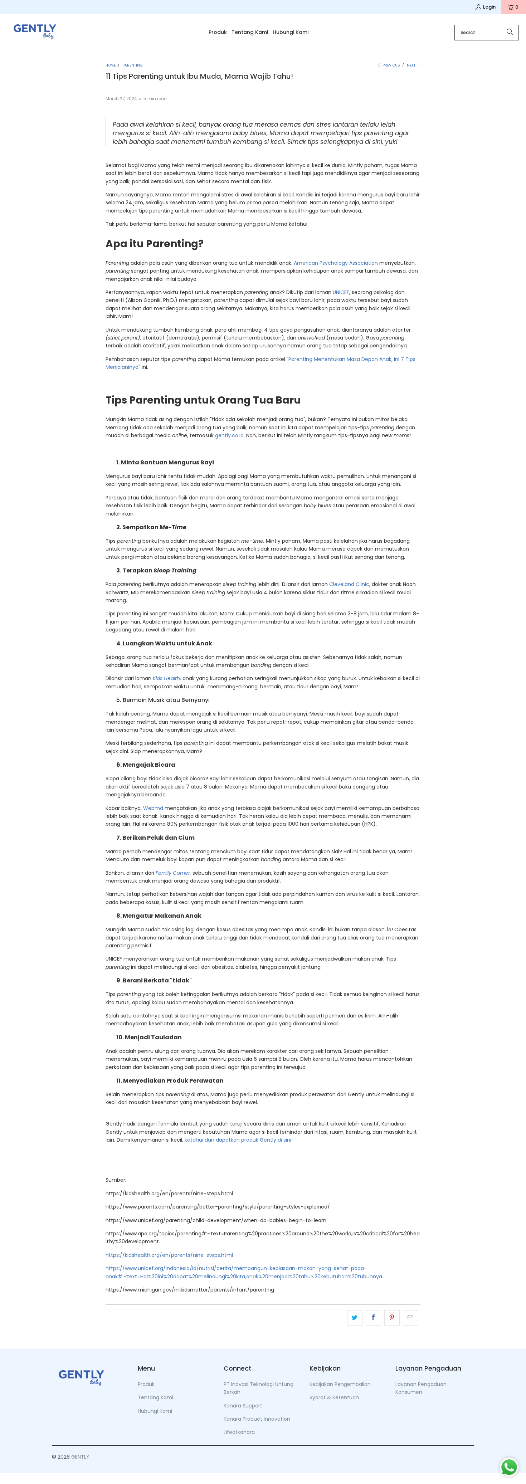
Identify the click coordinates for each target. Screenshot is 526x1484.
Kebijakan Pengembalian (340, 1384)
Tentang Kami (155, 1397)
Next (412, 65)
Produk (146, 1384)
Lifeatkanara (239, 1432)
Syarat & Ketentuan (334, 1397)
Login (489, 7)
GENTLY (80, 1456)
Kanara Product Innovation (257, 1418)
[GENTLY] (35, 32)
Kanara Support (243, 1405)
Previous (390, 65)
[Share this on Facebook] (373, 1317)
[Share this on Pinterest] (392, 1317)
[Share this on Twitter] (354, 1317)
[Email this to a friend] (410, 1317)
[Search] (510, 32)
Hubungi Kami (155, 1411)
